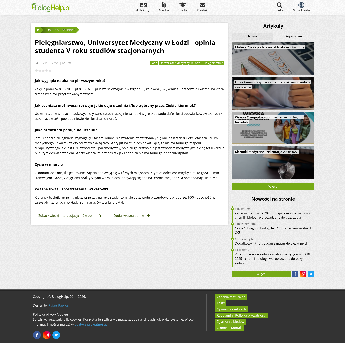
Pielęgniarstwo (213, 63)
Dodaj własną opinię (129, 216)
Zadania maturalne (231, 297)
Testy (221, 303)
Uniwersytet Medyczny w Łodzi (180, 63)
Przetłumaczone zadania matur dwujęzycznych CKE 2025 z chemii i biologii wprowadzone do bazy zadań (273, 258)
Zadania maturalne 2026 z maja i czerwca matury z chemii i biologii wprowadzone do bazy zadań (272, 215)
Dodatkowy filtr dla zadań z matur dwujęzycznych (271, 243)
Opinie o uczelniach (231, 309)
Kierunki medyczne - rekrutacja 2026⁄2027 (266, 152)
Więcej (273, 186)
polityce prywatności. (90, 324)
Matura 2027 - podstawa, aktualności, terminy (269, 47)
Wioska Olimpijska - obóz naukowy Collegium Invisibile (269, 119)
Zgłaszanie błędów (230, 321)
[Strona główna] (38, 30)
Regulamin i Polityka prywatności (241, 315)
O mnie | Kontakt (230, 328)
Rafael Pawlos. (59, 305)
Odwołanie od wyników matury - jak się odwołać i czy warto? (272, 84)
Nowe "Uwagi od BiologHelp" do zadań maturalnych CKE (273, 230)
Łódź (154, 63)
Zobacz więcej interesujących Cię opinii (67, 216)
